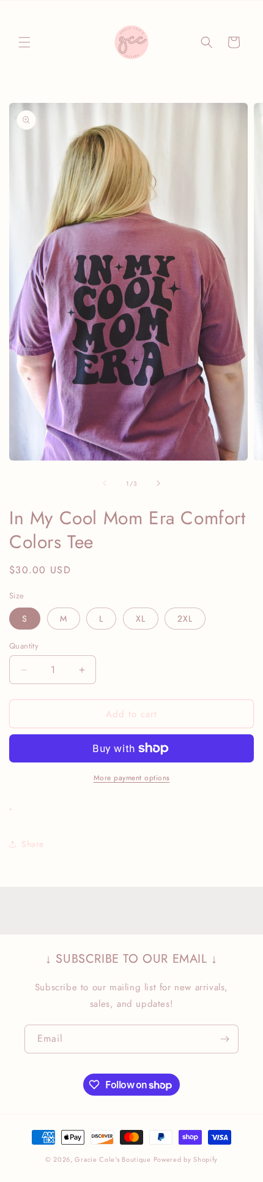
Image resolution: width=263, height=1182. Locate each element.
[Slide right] (158, 483)
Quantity (24, 646)
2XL (185, 618)
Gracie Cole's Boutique (112, 1159)
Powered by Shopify (186, 1159)
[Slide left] (104, 483)
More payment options (132, 777)
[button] (24, 42)
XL (141, 618)
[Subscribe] (224, 1039)
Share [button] (32, 844)
